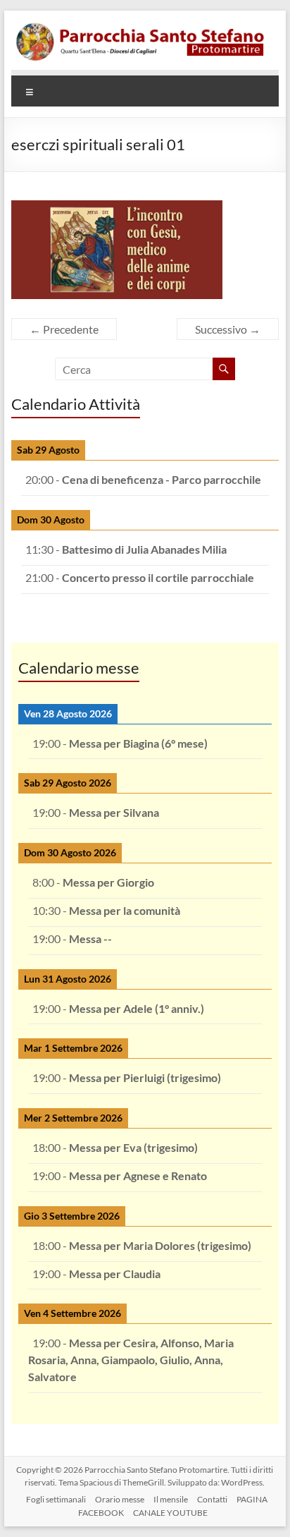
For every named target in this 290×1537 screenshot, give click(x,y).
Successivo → (227, 329)
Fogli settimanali (56, 1499)
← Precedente (64, 329)
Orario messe (119, 1499)
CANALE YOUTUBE (170, 1512)
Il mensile (170, 1499)
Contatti (212, 1499)
